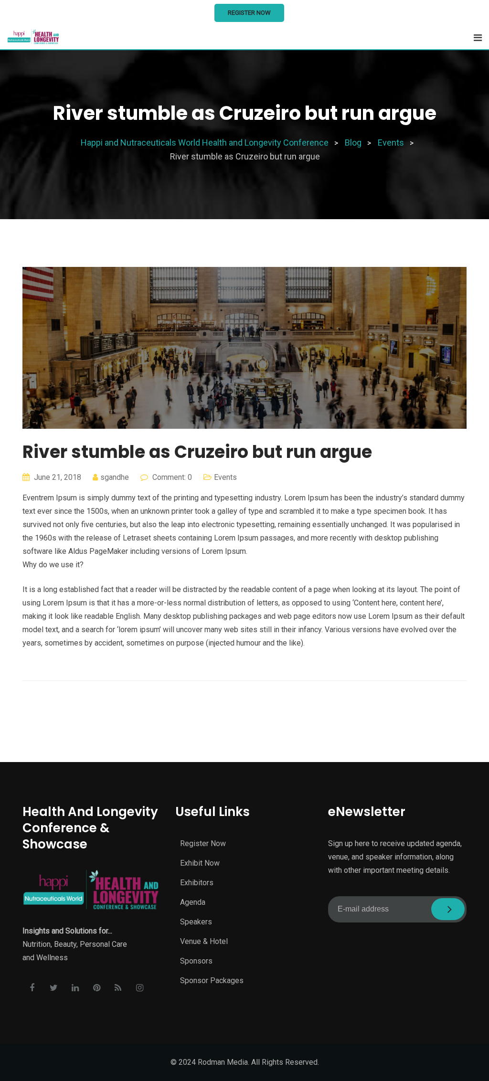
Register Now (249, 12)
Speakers (196, 921)
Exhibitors (196, 882)
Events (225, 477)
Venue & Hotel (204, 941)
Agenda (192, 902)
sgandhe (114, 477)
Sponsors (196, 960)
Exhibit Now (200, 863)
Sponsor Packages (212, 980)
